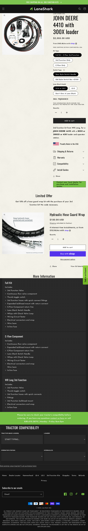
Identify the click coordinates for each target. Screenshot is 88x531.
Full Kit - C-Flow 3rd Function (67, 55)
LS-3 (73, 88)
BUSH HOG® (15, 521)
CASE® (29, 521)
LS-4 (37, 475)
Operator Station (8, 450)
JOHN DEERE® (45, 521)
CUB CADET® (36, 521)
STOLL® (47, 523)
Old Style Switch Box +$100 (67, 79)
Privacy (44, 480)
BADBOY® (79, 519)
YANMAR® (65, 523)
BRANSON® (6, 521)
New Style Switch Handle (66, 74)
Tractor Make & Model (10, 433)
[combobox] (22, 439)
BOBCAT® (72, 519)
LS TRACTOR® (66, 521)
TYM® (52, 523)
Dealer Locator (14, 475)
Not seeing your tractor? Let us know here (18, 466)
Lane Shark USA (46, 508)
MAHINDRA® (75, 521)
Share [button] (58, 176)
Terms (74, 475)
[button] (3, 8)
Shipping (53, 223)
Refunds (82, 475)
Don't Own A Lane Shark (66, 93)
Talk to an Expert (85, 275)
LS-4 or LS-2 (60, 88)
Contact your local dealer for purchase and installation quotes (69, 184)
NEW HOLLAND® (25, 523)
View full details (77, 266)
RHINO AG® (35, 523)
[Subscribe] (40, 494)
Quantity (56, 108)
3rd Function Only (63, 60)
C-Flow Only (60, 65)
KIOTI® (52, 521)
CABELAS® (22, 521)
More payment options (67, 259)
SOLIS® (42, 523)
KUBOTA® (58, 521)
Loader (47, 433)
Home (4, 475)
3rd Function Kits (53, 475)
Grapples (65, 475)
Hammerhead (28, 475)
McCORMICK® (15, 523)
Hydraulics (48, 450)
